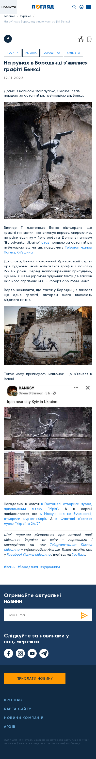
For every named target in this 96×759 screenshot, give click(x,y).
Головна (9, 16)
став (45, 242)
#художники (50, 567)
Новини (12, 52)
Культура (73, 52)
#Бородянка (28, 567)
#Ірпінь (9, 567)
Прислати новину (35, 678)
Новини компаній (24, 718)
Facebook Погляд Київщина (28, 554)
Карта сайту (18, 709)
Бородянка (52, 52)
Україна (25, 16)
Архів (10, 727)
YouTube (78, 554)
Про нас (13, 700)
